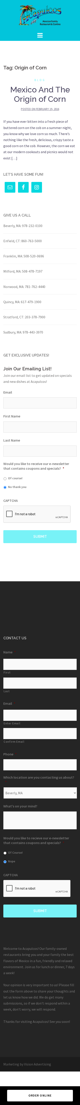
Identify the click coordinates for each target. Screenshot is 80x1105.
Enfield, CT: (12, 241)
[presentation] (37, 514)
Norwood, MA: (13, 286)
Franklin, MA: (13, 256)
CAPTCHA (10, 500)
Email (7, 392)
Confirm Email (14, 742)
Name (9, 652)
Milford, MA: (12, 271)
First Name (11, 416)
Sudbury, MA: (12, 332)
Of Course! (15, 853)
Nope (11, 861)
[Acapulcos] (40, 15)
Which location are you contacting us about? (38, 779)
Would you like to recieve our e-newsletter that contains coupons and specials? (36, 840)
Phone (10, 754)
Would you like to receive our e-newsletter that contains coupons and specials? (36, 466)
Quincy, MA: (11, 302)
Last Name (11, 440)
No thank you (17, 487)
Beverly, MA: (12, 225)
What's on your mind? (20, 806)
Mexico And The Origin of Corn (40, 94)
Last (7, 691)
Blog (40, 80)
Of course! (15, 478)
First (7, 672)
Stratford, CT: (13, 317)
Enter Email (12, 723)
